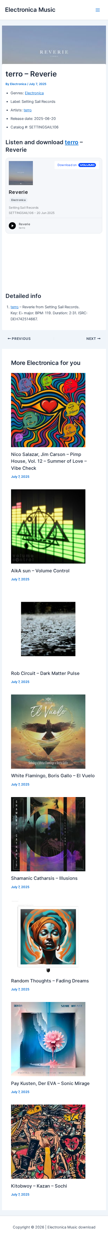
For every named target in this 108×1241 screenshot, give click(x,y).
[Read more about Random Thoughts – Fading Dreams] (48, 936)
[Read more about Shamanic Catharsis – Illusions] (48, 834)
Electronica (34, 93)
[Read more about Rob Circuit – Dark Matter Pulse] (48, 629)
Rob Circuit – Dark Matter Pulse (45, 673)
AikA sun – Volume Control (40, 570)
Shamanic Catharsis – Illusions (44, 878)
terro (28, 110)
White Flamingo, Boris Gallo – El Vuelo (53, 775)
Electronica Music (30, 9)
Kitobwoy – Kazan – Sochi (39, 1186)
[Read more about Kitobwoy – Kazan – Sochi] (48, 1141)
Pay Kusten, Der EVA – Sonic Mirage (50, 1083)
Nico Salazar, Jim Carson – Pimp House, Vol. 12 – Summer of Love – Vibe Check (49, 461)
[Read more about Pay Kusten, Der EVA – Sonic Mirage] (48, 1039)
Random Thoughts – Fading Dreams (50, 980)
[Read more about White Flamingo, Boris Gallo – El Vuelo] (48, 731)
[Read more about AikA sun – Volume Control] (48, 526)
